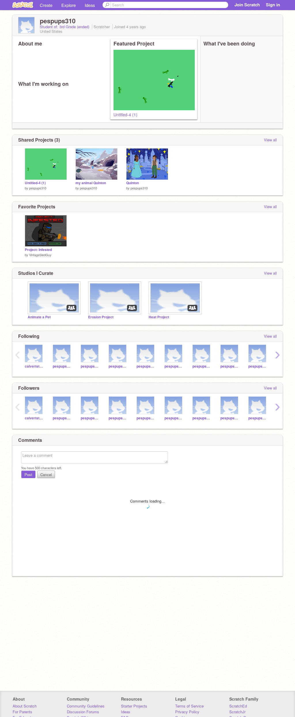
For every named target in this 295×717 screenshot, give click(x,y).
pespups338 (174, 366)
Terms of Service (189, 706)
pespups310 (37, 188)
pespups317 (202, 366)
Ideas (90, 5)
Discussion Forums (83, 711)
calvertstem (34, 366)
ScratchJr (237, 711)
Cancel (46, 474)
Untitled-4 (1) (125, 114)
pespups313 (118, 366)
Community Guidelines (86, 706)
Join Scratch (247, 4)
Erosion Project (101, 317)
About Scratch (25, 706)
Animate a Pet (39, 317)
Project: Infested (38, 249)
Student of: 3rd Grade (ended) (65, 26)
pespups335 (258, 366)
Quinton (132, 182)
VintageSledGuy (40, 254)
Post (28, 474)
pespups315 (146, 366)
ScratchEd (238, 706)
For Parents (22, 711)
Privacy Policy (187, 711)
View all (270, 139)
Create (46, 5)
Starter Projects (134, 706)
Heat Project (159, 317)
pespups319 (230, 366)
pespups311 (62, 366)
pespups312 (90, 366)
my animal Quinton (90, 182)
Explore (68, 5)
